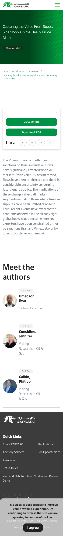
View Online (32, 122)
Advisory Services (13, 452)
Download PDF (31, 132)
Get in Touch (10, 468)
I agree (33, 527)
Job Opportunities (49, 452)
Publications (34, 71)
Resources (9, 460)
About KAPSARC (13, 444)
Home (5, 71)
